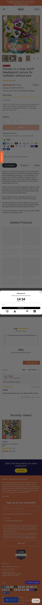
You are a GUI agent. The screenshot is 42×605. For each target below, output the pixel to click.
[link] (7, 311)
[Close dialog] (41, 292)
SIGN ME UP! (21, 307)
